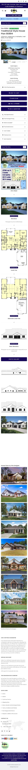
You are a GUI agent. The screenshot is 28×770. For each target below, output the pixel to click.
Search (4, 696)
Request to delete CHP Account (9, 713)
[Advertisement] (14, 449)
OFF (10, 40)
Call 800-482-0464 (14, 15)
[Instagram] (23, 1)
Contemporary (4, 26)
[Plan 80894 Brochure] (14, 170)
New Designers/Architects (8, 710)
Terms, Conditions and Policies (9, 708)
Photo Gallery (14, 359)
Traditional (21, 26)
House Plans (9, 18)
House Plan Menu (6, 23)
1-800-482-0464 (7, 726)
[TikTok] (26, 1)
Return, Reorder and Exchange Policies (11, 705)
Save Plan (14, 98)
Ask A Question (14, 109)
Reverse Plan (14, 216)
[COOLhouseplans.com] (14, 11)
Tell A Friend (15, 103)
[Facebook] (21, 1)
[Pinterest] (18, 1)
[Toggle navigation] (24, 23)
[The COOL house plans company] (5, 745)
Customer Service (6, 699)
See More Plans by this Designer (8, 629)
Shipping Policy (5, 702)
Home (3, 18)
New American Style (11, 26)
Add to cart (14, 93)
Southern (17, 26)
